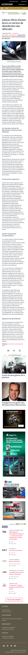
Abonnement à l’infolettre (8, 629)
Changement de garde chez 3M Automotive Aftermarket (14, 403)
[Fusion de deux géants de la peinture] (14, 364)
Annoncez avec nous (6, 611)
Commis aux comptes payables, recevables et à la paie (16, 587)
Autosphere (15, 33)
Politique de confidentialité (20, 650)
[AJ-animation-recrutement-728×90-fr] (14, 14)
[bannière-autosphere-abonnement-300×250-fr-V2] (14, 519)
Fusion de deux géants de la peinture (13, 376)
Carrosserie (13, 35)
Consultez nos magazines (8, 636)
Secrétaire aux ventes (15, 550)
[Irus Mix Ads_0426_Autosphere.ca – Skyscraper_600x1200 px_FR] (14, 476)
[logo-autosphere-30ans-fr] (7, 4)
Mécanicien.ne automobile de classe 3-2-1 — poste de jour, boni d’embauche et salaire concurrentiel (16, 535)
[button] (26, 4)
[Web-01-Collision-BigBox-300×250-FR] (14, 498)
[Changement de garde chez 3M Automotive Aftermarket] (14, 391)
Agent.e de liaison (14, 561)
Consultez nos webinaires (8, 638)
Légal (12, 650)
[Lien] (14, 524)
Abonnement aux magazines (8, 627)
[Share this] (14, 351)
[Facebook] (7, 646)
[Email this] (8, 351)
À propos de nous (6, 610)
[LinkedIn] (11, 646)
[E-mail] (4, 646)
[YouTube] (15, 646)
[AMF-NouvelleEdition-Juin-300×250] (14, 428)
